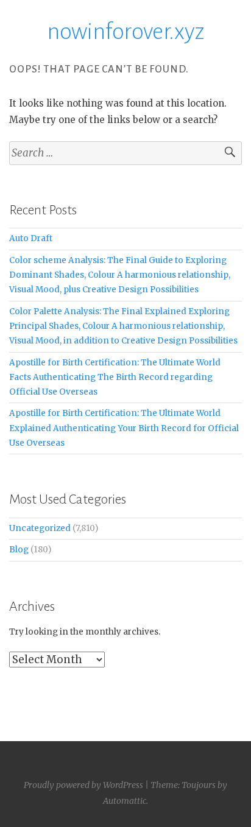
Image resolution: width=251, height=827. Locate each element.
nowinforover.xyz (126, 31)
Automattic (124, 800)
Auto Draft (30, 238)
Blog (19, 549)
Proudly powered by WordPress (83, 784)
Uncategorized (40, 528)
